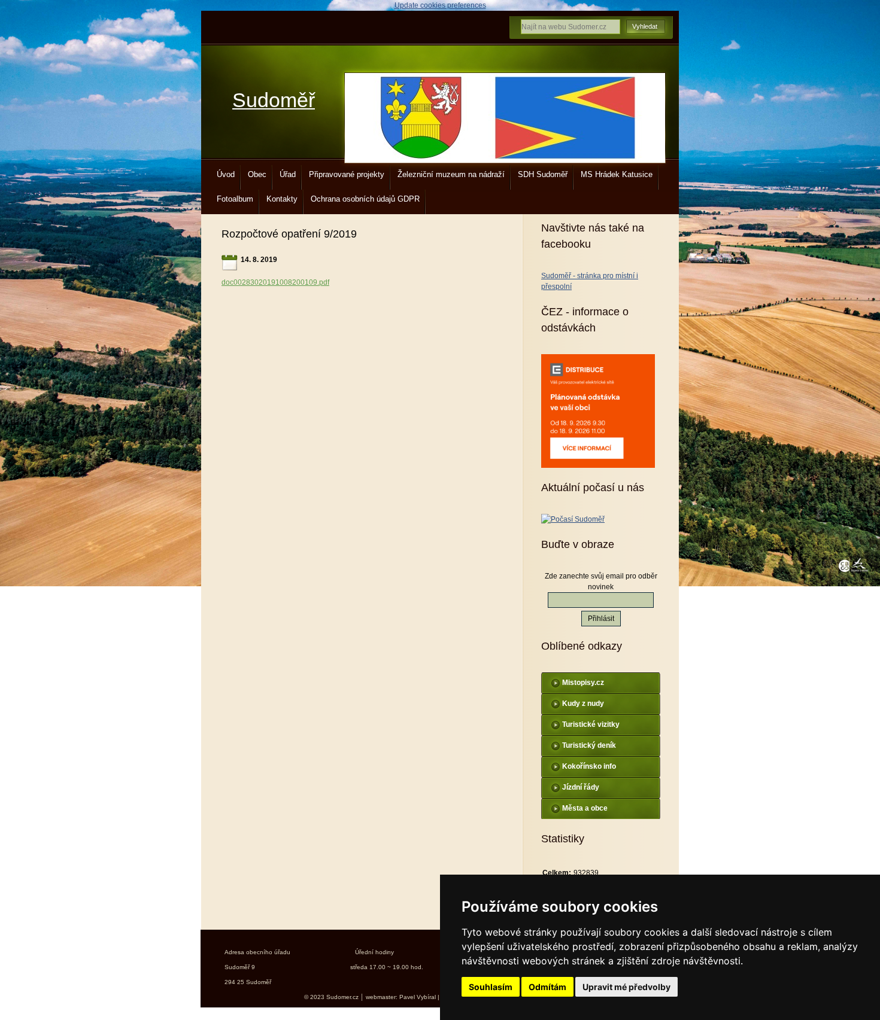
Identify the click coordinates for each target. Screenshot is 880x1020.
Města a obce (585, 808)
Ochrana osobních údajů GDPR (365, 198)
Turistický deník (589, 745)
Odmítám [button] (547, 987)
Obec (257, 174)
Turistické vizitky (591, 724)
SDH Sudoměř (543, 174)
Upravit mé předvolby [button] (626, 987)
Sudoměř (273, 100)
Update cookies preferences (440, 5)
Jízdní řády (580, 787)
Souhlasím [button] (490, 987)
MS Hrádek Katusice (617, 174)
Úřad (288, 174)
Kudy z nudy (583, 703)
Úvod (226, 174)
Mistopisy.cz (583, 682)
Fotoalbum (235, 198)
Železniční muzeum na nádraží (451, 174)
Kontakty (282, 198)
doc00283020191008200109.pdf (275, 282)
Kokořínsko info (589, 766)
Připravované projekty (346, 174)
